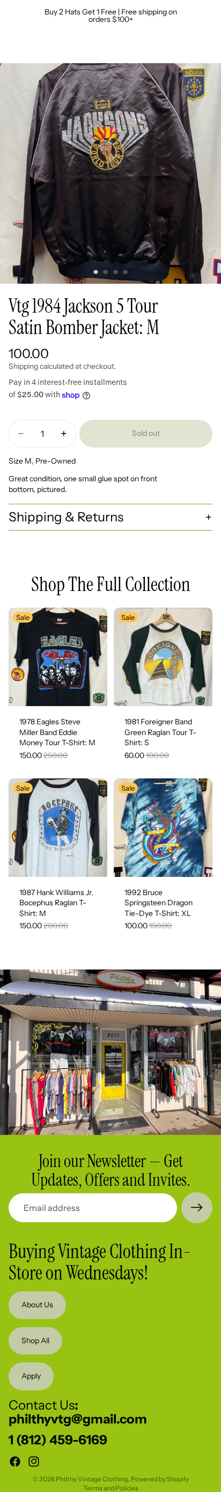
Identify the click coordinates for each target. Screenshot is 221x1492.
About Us (37, 1304)
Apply (31, 1376)
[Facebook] (15, 1461)
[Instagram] (33, 1461)
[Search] (35, 47)
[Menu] (12, 47)
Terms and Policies (110, 1488)
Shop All (35, 1340)
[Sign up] (196, 1207)
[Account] (184, 47)
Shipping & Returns (66, 517)
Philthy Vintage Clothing (92, 1479)
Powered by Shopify (160, 1479)
